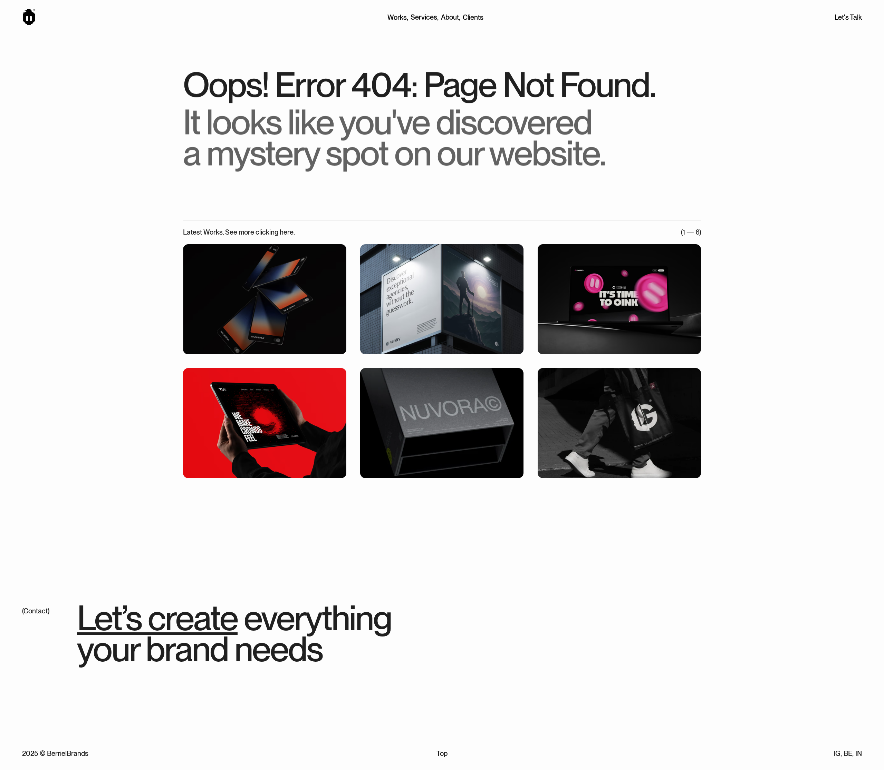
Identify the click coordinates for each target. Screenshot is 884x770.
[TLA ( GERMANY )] (264, 423)
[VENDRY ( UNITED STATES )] (441, 299)
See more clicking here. (260, 232)
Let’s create (157, 618)
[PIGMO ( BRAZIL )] (619, 299)
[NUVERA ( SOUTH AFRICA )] (264, 299)
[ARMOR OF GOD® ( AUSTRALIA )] (619, 423)
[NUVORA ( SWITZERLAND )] (441, 423)
